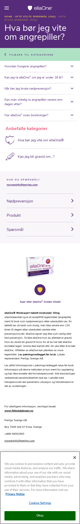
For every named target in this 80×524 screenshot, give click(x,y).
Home (8, 16)
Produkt (14, 215)
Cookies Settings (40, 503)
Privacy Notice (15, 494)
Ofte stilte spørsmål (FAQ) (36, 16)
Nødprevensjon (20, 201)
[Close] (75, 457)
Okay (40, 516)
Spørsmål (15, 229)
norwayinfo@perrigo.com (22, 184)
